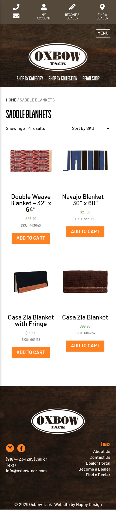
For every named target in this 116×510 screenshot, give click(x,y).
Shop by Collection (63, 78)
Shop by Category (30, 78)
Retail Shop (91, 78)
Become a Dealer (94, 469)
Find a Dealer (98, 475)
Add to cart (30, 238)
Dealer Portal (98, 463)
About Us (101, 451)
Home (11, 100)
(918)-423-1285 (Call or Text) (26, 462)
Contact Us (100, 457)
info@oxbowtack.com (26, 471)
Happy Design (89, 504)
